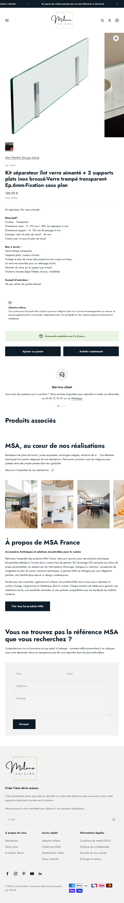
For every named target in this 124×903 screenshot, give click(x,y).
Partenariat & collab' (53, 853)
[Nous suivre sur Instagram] (15, 873)
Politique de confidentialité (94, 847)
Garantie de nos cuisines (93, 853)
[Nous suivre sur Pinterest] (24, 873)
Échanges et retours (90, 859)
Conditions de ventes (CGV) (95, 841)
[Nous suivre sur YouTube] (32, 873)
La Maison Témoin (14, 853)
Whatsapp (76, 398)
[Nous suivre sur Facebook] (7, 873)
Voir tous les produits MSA (28, 606)
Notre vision (11, 847)
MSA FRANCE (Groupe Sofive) (22, 158)
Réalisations (11, 841)
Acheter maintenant (91, 351)
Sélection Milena (51, 841)
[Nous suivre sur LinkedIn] (40, 873)
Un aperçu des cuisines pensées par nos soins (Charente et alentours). (69, 3)
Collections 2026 (51, 847)
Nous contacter (50, 859)
